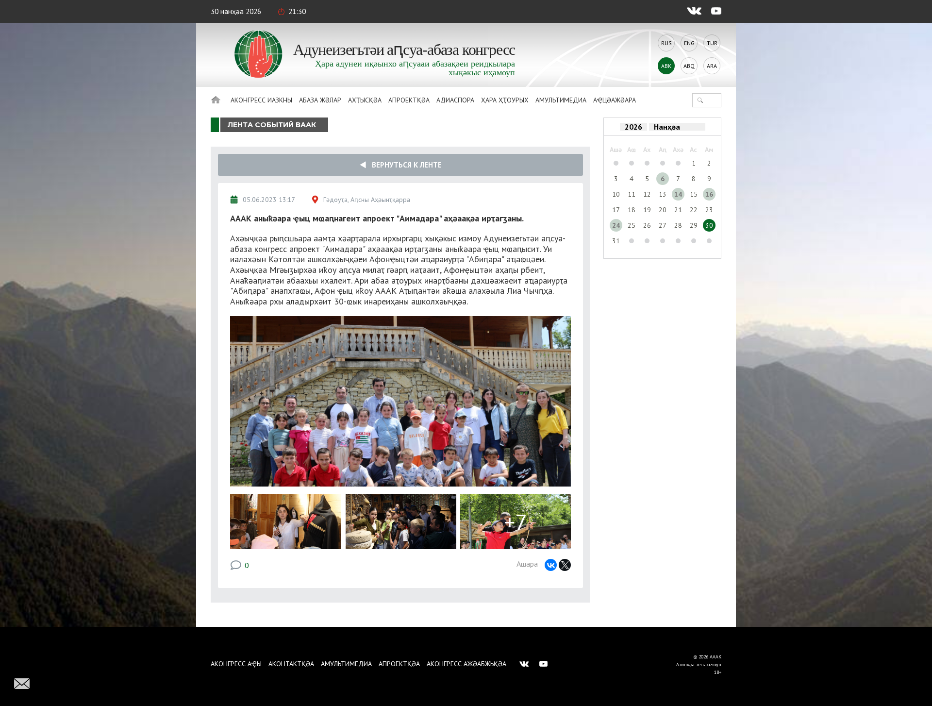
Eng (689, 43)
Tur (712, 43)
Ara (712, 65)
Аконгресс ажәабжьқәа (466, 663)
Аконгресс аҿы (236, 663)
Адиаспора (455, 100)
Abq (689, 65)
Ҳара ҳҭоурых (505, 100)
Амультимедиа (560, 100)
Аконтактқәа (291, 663)
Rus (666, 43)
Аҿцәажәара (614, 100)
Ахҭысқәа (365, 100)
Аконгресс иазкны (261, 100)
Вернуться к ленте (404, 164)
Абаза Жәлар (320, 100)
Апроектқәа (409, 100)
